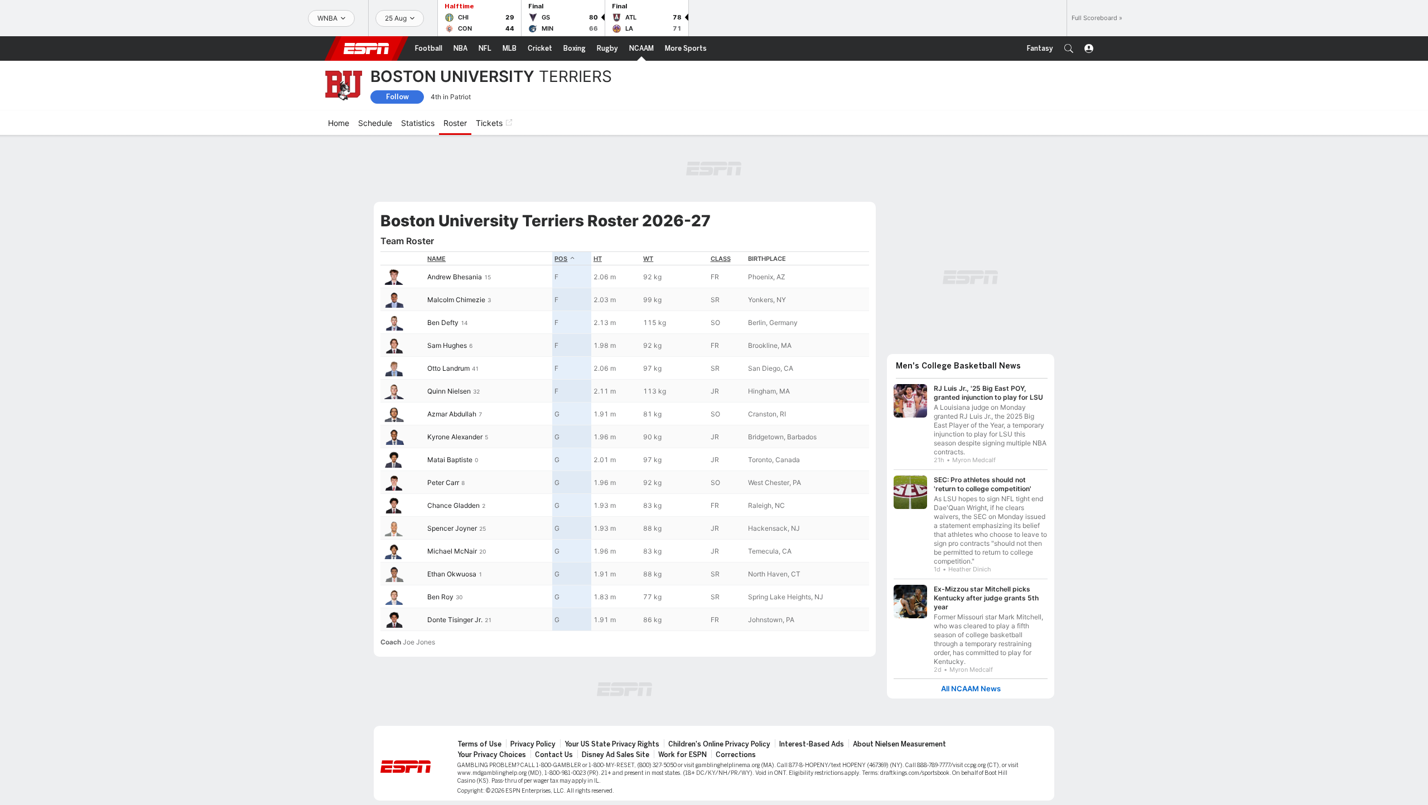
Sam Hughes (447, 345)
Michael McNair (452, 551)
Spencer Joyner (452, 528)
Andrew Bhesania (454, 277)
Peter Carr (443, 482)
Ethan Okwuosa (451, 574)
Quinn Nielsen (449, 391)
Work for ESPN (682, 755)
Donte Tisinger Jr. (455, 619)
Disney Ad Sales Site (615, 755)
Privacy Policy (533, 744)
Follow (397, 97)
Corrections (736, 755)
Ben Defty (443, 322)
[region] (624, 441)
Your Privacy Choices (491, 755)
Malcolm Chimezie (456, 299)
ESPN (366, 48)
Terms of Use (479, 744)
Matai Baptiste (449, 459)
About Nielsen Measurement (899, 744)
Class (721, 259)
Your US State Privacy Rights (612, 744)
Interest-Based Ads (811, 744)
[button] (1068, 48)
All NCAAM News (971, 689)
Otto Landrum (448, 368)
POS (560, 259)
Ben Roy (440, 597)
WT (648, 259)
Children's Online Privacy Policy (719, 744)
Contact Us (554, 755)
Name (436, 259)
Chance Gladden (453, 505)
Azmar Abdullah (451, 414)
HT (598, 259)
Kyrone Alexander (455, 437)
